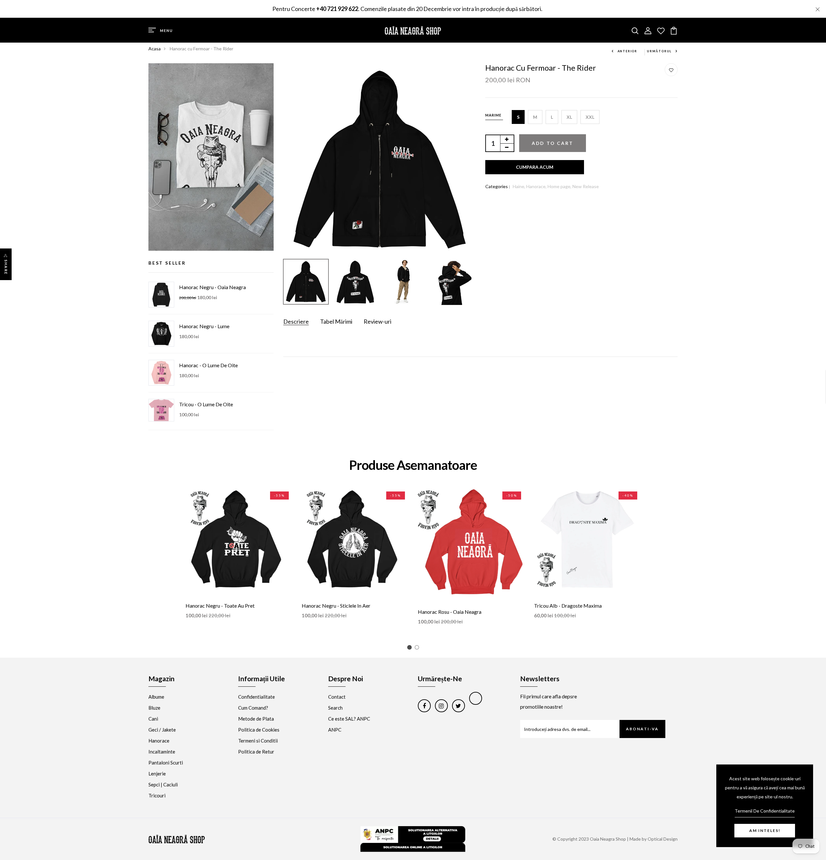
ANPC (334, 730)
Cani (153, 719)
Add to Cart (552, 143)
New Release (585, 186)
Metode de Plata (256, 719)
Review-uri (377, 321)
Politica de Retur (256, 751)
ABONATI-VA (642, 728)
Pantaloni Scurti (165, 762)
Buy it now (534, 167)
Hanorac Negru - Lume (204, 326)
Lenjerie (157, 773)
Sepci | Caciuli (163, 784)
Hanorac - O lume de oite (208, 365)
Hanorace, (537, 186)
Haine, (519, 186)
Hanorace (158, 741)
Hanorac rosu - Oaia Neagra (449, 612)
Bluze (154, 708)
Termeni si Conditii (258, 741)
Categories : (497, 186)
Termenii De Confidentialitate (765, 811)
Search (335, 708)
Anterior (627, 51)
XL (569, 117)
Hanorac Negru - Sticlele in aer (336, 605)
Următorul (659, 51)
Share (6, 267)
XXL (590, 117)
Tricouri (157, 795)
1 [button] (410, 648)
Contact (337, 697)
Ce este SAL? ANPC (349, 719)
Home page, (560, 186)
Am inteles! (765, 830)
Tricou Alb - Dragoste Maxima (568, 605)
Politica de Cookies (258, 730)
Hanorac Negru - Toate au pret (220, 605)
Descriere (296, 321)
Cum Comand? (253, 708)
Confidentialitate (256, 697)
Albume (156, 697)
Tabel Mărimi (336, 321)
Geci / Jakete (162, 730)
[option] (379, 159)
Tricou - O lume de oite (206, 404)
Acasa (154, 48)
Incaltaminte (161, 751)
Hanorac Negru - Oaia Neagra (212, 287)
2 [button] (418, 648)
